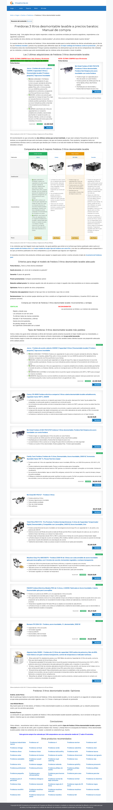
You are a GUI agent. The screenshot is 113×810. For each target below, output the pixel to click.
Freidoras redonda (54, 764)
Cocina (23, 15)
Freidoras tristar (35, 751)
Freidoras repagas (35, 764)
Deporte (28, 8)
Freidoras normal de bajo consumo (55, 779)
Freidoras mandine (55, 795)
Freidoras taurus (92, 751)
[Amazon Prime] (99, 417)
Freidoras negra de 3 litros (55, 785)
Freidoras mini (15, 795)
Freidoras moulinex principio (36, 790)
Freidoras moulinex (74, 789)
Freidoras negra (92, 784)
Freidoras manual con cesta (37, 795)
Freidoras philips (92, 768)
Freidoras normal (73, 779)
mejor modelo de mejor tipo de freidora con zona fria (52, 248)
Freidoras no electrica (94, 779)
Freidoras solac (15, 755)
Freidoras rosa (72, 759)
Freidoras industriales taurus (18, 743)
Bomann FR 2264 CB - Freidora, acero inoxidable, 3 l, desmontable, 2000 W (53, 624)
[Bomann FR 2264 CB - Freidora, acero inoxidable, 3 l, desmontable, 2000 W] (18, 629)
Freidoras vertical (35, 748)
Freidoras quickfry (73, 764)
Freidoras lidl (72, 795)
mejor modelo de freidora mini (20, 248)
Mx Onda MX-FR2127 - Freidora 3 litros (41, 495)
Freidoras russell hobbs (35, 759)
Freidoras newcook (36, 784)
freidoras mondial (21, 45)
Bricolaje (43, 8)
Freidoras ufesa (15, 751)
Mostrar (29, 21)
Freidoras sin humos (36, 755)
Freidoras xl (52, 742)
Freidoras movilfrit (16, 789)
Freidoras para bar (92, 773)
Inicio (12, 15)
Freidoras (30, 15)
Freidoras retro (15, 764)
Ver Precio (38, 238)
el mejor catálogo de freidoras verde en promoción (78, 45)
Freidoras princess (36, 768)
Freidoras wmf (91, 742)
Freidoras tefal (72, 751)
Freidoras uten (91, 748)
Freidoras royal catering (53, 759)
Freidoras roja (91, 759)
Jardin (21, 8)
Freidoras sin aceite (55, 755)
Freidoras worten (73, 742)
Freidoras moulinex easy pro (55, 790)
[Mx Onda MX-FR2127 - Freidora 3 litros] (18, 500)
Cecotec (93, 157)
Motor (36, 8)
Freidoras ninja (15, 784)
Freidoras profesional (18, 768)
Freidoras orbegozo (36, 779)
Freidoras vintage (16, 748)
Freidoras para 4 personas (16, 779)
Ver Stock (49, 127)
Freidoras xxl (33, 742)
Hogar (12, 8)
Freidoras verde (54, 748)
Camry (56, 157)
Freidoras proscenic (93, 764)
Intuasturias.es (21, 3)
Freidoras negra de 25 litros (75, 785)
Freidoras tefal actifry (56, 751)
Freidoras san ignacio (94, 755)
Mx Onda (75, 157)
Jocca (38, 157)
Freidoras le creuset (93, 795)
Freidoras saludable (17, 759)
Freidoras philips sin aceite (55, 769)
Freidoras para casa (74, 773)
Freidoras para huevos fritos (56, 774)
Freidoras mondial (92, 789)
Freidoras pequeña (17, 773)
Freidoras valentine (74, 748)
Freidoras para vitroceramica (34, 774)
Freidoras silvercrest (74, 755)
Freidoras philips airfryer (73, 769)
